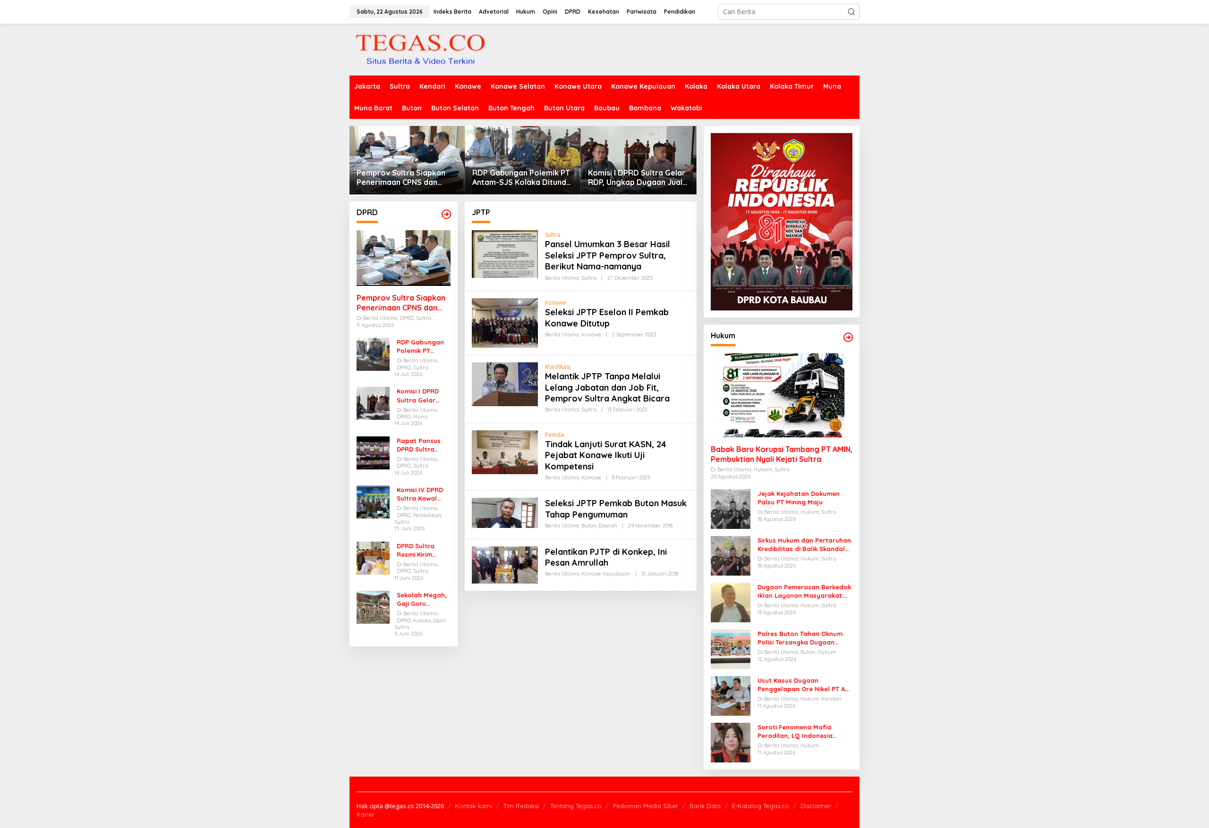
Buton (588, 525)
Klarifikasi (557, 367)
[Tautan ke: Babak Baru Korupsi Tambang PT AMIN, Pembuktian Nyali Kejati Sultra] (781, 395)
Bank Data (705, 806)
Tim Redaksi (521, 806)
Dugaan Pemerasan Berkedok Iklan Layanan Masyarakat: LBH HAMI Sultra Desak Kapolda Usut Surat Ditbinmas (804, 591)
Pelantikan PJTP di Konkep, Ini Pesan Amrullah (606, 557)
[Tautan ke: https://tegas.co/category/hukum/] (848, 337)
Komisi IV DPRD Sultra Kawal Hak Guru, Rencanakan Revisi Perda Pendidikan (420, 494)
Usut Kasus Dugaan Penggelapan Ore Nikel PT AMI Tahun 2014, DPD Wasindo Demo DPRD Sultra (805, 685)
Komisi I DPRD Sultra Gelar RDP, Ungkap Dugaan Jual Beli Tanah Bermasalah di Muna (636, 178)
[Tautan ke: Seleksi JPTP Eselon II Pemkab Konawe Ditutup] (505, 322)
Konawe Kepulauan (605, 573)
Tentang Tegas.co (576, 806)
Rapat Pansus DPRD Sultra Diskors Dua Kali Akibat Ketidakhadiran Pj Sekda (422, 445)
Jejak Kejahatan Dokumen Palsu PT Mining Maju (799, 498)
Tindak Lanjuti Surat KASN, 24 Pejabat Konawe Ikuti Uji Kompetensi (605, 455)
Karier (366, 814)
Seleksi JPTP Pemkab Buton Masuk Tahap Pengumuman (616, 508)
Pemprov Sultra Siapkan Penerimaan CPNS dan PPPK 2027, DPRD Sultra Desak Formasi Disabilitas (404, 178)
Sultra (552, 235)
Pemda (554, 435)
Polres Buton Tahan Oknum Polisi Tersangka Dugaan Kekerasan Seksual (800, 638)
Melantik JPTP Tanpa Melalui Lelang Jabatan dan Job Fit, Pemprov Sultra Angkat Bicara (607, 387)
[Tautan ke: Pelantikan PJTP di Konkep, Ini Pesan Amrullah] (505, 564)
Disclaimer (815, 806)
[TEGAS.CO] (420, 48)
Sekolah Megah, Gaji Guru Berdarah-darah (423, 599)
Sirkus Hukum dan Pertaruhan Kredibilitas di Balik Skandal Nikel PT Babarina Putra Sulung (804, 544)
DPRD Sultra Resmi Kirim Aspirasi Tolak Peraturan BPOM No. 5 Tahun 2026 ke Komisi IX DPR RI (423, 550)
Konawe (555, 303)
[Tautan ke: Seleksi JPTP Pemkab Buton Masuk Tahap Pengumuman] (505, 512)
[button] (851, 12)
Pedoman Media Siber (645, 806)
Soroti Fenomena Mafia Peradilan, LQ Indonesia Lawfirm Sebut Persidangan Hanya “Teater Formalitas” (801, 731)
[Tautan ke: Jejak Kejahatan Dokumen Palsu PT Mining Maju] (730, 508)
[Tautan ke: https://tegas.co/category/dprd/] (446, 214)
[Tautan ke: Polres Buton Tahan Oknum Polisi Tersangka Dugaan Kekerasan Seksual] (730, 648)
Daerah (607, 525)
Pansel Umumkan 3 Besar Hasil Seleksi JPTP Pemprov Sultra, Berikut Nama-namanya (607, 255)
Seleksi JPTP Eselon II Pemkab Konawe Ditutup (607, 317)
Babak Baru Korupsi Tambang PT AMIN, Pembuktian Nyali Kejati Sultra (781, 454)
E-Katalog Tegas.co (760, 806)
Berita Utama (562, 278)
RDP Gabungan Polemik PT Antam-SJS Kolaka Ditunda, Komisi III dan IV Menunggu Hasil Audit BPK (522, 178)
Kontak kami (473, 806)
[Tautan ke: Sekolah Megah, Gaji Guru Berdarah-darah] (373, 606)
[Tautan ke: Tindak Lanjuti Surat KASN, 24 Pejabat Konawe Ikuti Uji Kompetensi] (505, 451)
